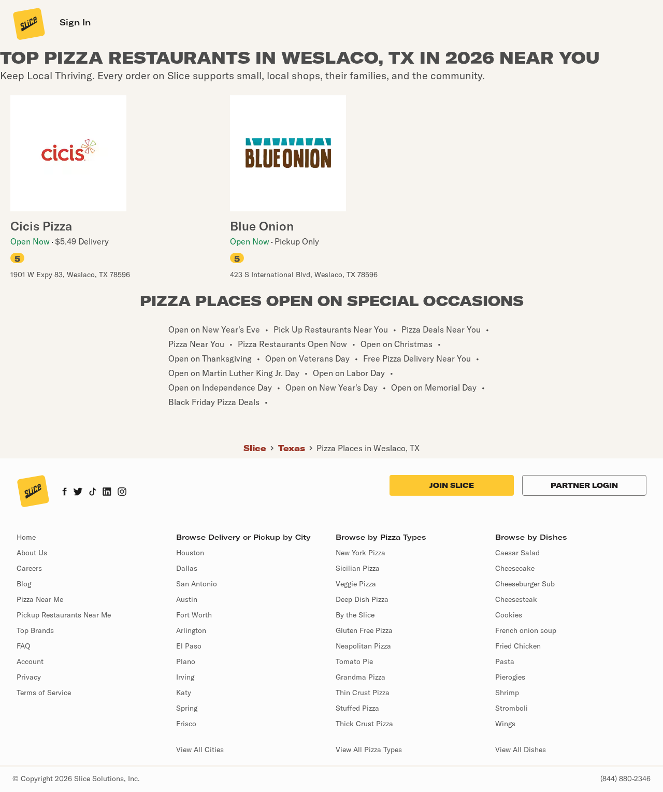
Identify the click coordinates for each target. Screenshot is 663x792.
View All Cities (200, 749)
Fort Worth (194, 615)
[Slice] (28, 23)
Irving (185, 677)
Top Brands (35, 630)
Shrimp (507, 692)
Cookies (508, 615)
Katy (183, 692)
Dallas (186, 568)
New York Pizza (360, 552)
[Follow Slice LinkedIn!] (107, 492)
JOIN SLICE (451, 485)
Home (26, 537)
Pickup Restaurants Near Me (64, 615)
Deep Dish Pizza (362, 599)
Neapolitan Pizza (363, 646)
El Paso (188, 646)
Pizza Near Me (40, 599)
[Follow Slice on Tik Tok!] (92, 492)
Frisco (186, 723)
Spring (186, 708)
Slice (254, 448)
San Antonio (196, 583)
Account (30, 661)
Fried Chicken (518, 646)
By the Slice (355, 615)
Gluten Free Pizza (364, 630)
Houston (190, 552)
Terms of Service (44, 692)
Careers (29, 568)
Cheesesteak (516, 599)
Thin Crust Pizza (363, 692)
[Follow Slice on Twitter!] (78, 492)
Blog (24, 583)
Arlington (191, 630)
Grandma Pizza (360, 677)
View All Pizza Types (369, 749)
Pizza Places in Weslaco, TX (368, 448)
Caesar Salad (517, 552)
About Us (32, 552)
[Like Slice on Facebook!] (64, 492)
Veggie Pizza (356, 583)
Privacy (29, 677)
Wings (505, 723)
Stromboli (511, 708)
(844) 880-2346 (625, 778)
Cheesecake (515, 568)
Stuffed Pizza (357, 708)
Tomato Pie (354, 661)
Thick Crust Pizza (364, 723)
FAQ (23, 646)
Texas (291, 448)
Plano (185, 661)
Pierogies (510, 677)
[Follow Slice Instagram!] (122, 492)
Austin (186, 599)
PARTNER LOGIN (584, 485)
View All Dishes (520, 749)
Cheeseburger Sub (525, 583)
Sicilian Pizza (358, 568)
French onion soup (525, 630)
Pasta (504, 661)
